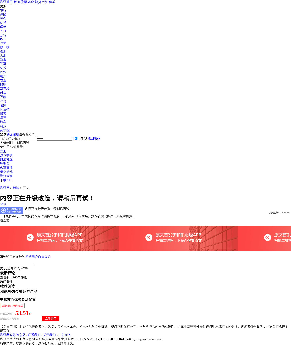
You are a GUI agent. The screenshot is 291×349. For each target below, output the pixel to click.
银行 (3, 10)
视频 (3, 97)
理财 (3, 27)
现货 (3, 72)
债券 (52, 2)
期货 (38, 2)
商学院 (5, 130)
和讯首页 (6, 2)
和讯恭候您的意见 (12, 335)
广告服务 (64, 335)
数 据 (5, 47)
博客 (3, 113)
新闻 (16, 2)
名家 (3, 105)
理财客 (5, 163)
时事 (3, 92)
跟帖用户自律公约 (38, 256)
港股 (3, 51)
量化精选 (6, 172)
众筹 (3, 35)
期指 (3, 76)
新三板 (5, 88)
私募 (3, 63)
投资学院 (6, 155)
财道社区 (6, 159)
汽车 (3, 122)
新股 (3, 59)
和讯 (3, 204)
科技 (3, 126)
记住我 (82, 138)
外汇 (45, 2)
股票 (24, 2)
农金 (3, 80)
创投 (3, 68)
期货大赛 (6, 176)
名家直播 (6, 167)
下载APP (6, 180)
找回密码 (94, 138)
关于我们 (49, 335)
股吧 (3, 84)
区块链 (5, 109)
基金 (31, 2)
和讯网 (5, 188)
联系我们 (34, 335)
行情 (3, 43)
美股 (3, 55)
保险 (3, 14)
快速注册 (12, 134)
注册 (3, 151)
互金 (3, 31)
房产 (3, 117)
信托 (3, 22)
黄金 (3, 18)
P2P (2, 39)
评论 (3, 101)
